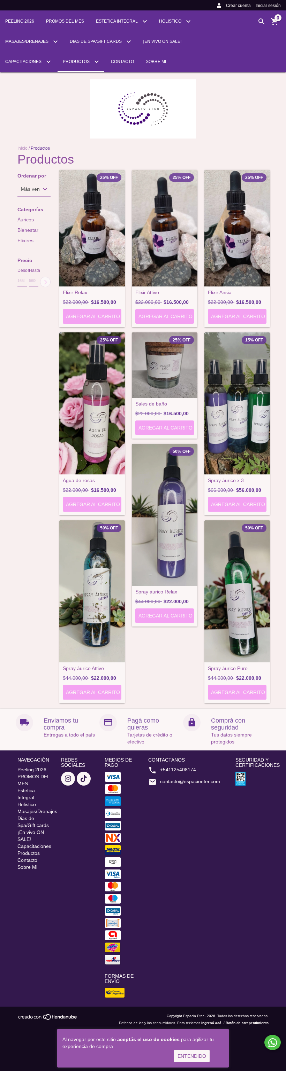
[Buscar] (262, 21)
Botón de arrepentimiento (247, 1023)
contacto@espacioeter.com (190, 781)
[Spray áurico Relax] (164, 515)
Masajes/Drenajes (27, 41)
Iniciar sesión (268, 5)
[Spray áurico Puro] (237, 591)
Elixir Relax (75, 292)
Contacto (122, 61)
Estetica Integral (117, 21)
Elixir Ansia (220, 292)
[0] (275, 24)
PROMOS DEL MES (65, 21)
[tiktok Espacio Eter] (84, 779)
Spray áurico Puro (228, 668)
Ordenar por (31, 176)
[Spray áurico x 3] (237, 403)
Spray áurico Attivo (83, 668)
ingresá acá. (212, 1023)
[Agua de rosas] (92, 403)
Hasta (34, 270)
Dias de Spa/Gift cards (96, 41)
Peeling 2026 (19, 21)
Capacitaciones (24, 61)
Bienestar (27, 230)
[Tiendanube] (47, 1019)
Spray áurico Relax (156, 591)
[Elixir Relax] (92, 228)
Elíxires (25, 240)
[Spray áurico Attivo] (92, 591)
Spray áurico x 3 (226, 480)
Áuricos (25, 219)
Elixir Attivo (147, 292)
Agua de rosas (79, 480)
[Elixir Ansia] (237, 228)
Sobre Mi (156, 61)
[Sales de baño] (164, 365)
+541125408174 (178, 769)
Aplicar (45, 282)
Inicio (22, 148)
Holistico (170, 21)
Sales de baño (151, 404)
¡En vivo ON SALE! (162, 41)
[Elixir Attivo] (164, 228)
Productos (77, 61)
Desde (22, 270)
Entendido (192, 1056)
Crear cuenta (238, 5)
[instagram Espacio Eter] (68, 779)
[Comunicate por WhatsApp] (272, 1042)
